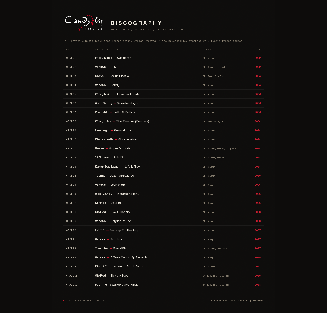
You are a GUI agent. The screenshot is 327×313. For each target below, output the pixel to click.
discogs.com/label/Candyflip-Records (237, 300)
